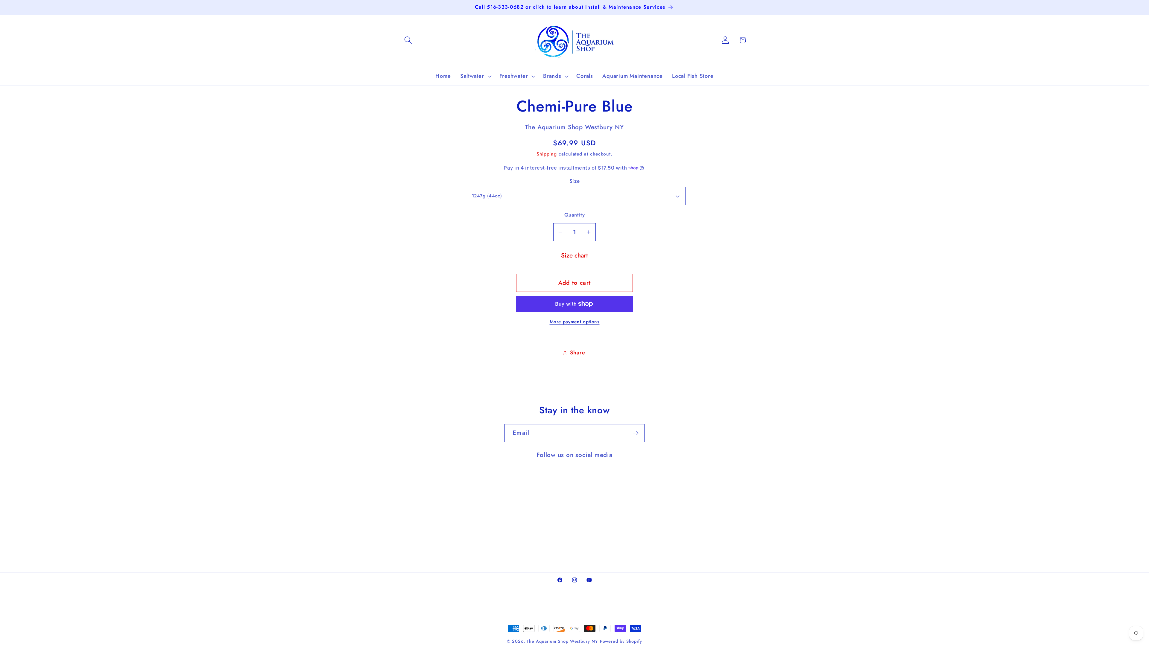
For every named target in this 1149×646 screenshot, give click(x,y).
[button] (408, 40)
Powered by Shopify (621, 641)
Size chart (574, 255)
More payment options (575, 322)
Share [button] (577, 352)
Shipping (546, 153)
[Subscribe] (635, 433)
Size (574, 181)
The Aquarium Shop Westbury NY (562, 641)
